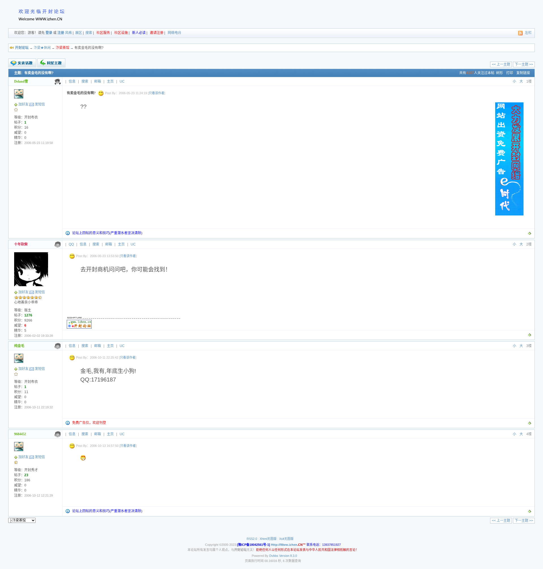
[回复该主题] (51, 63)
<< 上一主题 (501, 64)
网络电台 (174, 33)
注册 (60, 33)
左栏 (528, 33)
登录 (49, 33)
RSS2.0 (252, 538)
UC (122, 81)
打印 (509, 73)
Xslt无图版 (286, 538)
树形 (499, 73)
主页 (110, 81)
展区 (78, 33)
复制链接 (523, 73)
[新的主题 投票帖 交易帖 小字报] (22, 63)
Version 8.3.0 (288, 555)
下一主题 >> (524, 64)
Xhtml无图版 (268, 538)
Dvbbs (273, 555)
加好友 (23, 104)
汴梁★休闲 (42, 48)
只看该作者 (156, 93)
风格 (68, 33)
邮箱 (97, 81)
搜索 (88, 33)
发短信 (40, 104)
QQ (71, 244)
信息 (72, 81)
